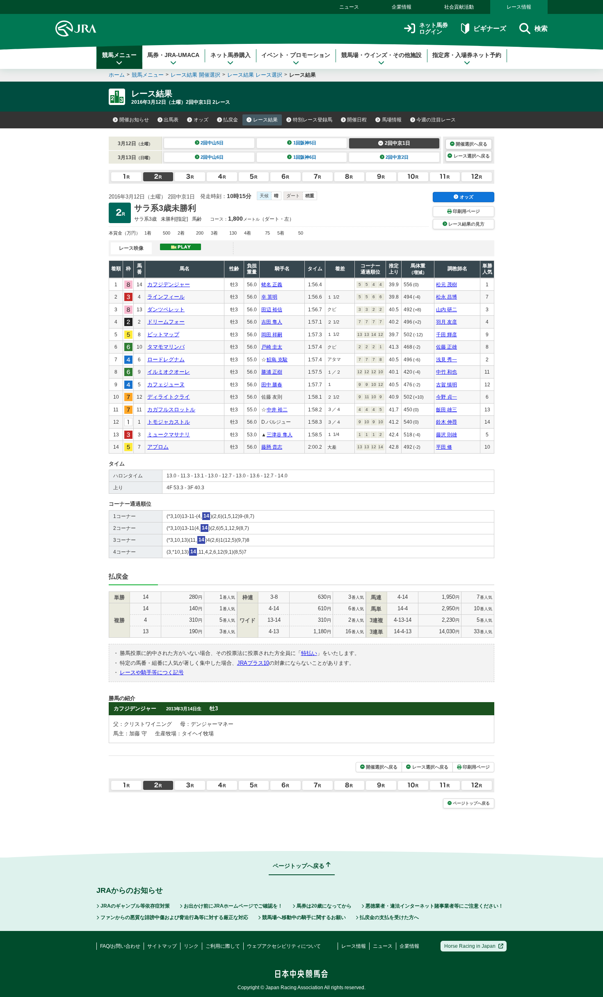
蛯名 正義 (271, 284)
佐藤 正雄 (446, 347)
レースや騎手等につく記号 (152, 672)
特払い (309, 653)
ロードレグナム (166, 359)
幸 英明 (269, 297)
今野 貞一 (446, 397)
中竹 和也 (446, 372)
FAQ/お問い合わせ (120, 946)
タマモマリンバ (166, 347)
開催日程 (357, 120)
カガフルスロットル (171, 409)
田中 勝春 (271, 385)
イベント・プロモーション (295, 55)
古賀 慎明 (446, 385)
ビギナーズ (489, 28)
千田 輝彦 (446, 335)
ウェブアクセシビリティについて (284, 946)
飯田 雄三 (446, 410)
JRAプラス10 (253, 663)
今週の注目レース (436, 120)
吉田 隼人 (271, 322)
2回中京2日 (397, 157)
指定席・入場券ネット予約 (466, 55)
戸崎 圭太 (271, 347)
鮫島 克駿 (277, 360)
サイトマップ (162, 946)
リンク (191, 946)
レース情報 (519, 7)
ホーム (117, 75)
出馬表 (171, 120)
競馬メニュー (119, 55)
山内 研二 (446, 310)
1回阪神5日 (304, 142)
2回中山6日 (212, 157)
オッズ (201, 120)
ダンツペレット (166, 309)
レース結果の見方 (466, 223)
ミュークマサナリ (168, 434)
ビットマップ (163, 334)
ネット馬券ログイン (433, 28)
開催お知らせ (134, 120)
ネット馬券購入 (230, 55)
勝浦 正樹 (271, 372)
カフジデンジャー (168, 284)
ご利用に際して (223, 946)
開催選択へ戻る (471, 143)
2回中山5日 (212, 142)
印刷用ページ (466, 211)
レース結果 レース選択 (254, 75)
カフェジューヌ (166, 384)
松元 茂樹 (446, 284)
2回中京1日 (397, 143)
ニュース (349, 7)
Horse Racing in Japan (470, 946)
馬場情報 (392, 120)
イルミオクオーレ (168, 372)
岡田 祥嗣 (271, 335)
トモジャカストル (168, 422)
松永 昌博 (446, 297)
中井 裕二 (277, 410)
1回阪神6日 (304, 157)
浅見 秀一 (446, 360)
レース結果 (265, 120)
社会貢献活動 (459, 7)
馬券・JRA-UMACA (173, 55)
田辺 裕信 (271, 310)
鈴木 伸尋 (446, 422)
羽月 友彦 (446, 322)
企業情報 (401, 7)
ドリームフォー (166, 322)
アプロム (158, 447)
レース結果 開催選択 (195, 75)
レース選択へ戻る (472, 155)
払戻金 (230, 120)
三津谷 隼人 (279, 435)
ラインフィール (166, 297)
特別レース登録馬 (312, 120)
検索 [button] (541, 28)
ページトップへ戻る (471, 803)
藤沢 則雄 (446, 435)
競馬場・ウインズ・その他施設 (381, 55)
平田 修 (444, 447)
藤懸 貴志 (271, 447)
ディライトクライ (168, 397)
